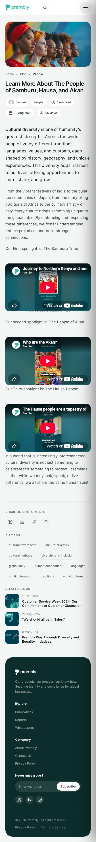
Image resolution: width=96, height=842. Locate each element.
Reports (21, 720)
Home (9, 74)
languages (78, 566)
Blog (23, 74)
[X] (19, 800)
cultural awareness (22, 545)
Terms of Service (53, 827)
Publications (24, 712)
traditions (47, 576)
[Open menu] (85, 7)
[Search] (45, 7)
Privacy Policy (25, 763)
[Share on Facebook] (34, 522)
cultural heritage (20, 555)
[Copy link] (46, 522)
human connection (48, 566)
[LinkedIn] (29, 800)
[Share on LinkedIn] (22, 522)
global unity (17, 566)
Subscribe (68, 786)
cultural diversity (57, 545)
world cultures (73, 576)
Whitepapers (24, 727)
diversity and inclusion (57, 555)
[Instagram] (40, 800)
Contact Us (23, 755)
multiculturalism (20, 576)
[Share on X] (10, 522)
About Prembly (26, 748)
